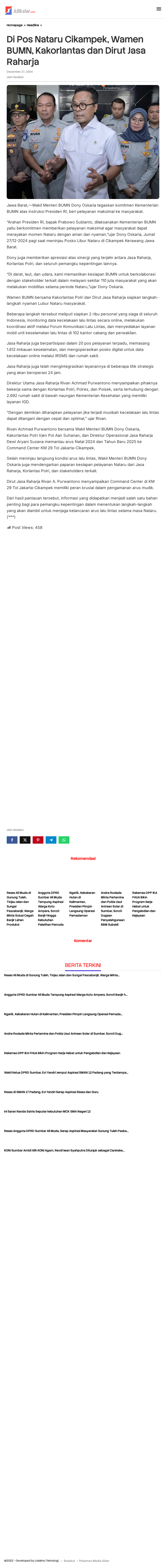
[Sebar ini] (12, 840)
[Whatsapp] (64, 840)
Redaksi (69, 1560)
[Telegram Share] (51, 840)
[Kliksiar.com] (20, 10)
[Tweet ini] (25, 840)
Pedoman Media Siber (94, 1560)
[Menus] (159, 9)
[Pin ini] (38, 840)
